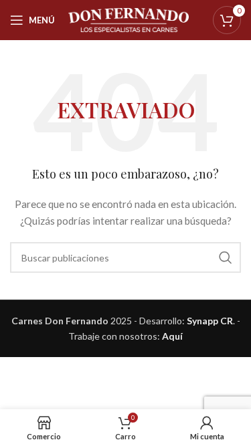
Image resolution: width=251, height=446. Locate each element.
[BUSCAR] (225, 257)
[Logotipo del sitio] (128, 19)
